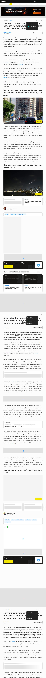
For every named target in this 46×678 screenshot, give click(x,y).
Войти (35, 1)
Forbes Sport (6, 278)
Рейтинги (16, 4)
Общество (26, 278)
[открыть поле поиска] (42, 1)
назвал (13, 609)
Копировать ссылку (38, 32)
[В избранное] (21, 200)
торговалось (6, 62)
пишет (27, 51)
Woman (38, 4)
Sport (42, 4)
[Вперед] (44, 202)
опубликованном (14, 368)
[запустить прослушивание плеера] (37, 20)
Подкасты (27, 4)
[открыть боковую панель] (39, 1)
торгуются (20, 64)
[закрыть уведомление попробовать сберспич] (37, 24)
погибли (5, 82)
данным (36, 340)
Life (34, 4)
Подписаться (8, 259)
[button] (45, 1)
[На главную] (3, 1)
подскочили (37, 329)
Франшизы (21, 4)
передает (8, 338)
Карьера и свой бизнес (28, 548)
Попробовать (29, 28)
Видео (31, 4)
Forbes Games (7, 4)
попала (5, 77)
